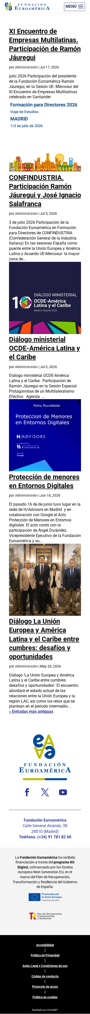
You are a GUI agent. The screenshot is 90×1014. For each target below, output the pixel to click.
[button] (74, 7)
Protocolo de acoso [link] (45, 986)
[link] (45, 170)
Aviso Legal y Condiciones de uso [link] (45, 966)
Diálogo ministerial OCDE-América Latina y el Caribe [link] (44, 348)
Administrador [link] (26, 67)
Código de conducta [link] (45, 976)
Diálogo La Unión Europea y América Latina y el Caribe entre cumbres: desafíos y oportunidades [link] (44, 638)
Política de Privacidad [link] (45, 955)
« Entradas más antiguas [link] (31, 711)
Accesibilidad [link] (45, 945)
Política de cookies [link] (45, 997)
